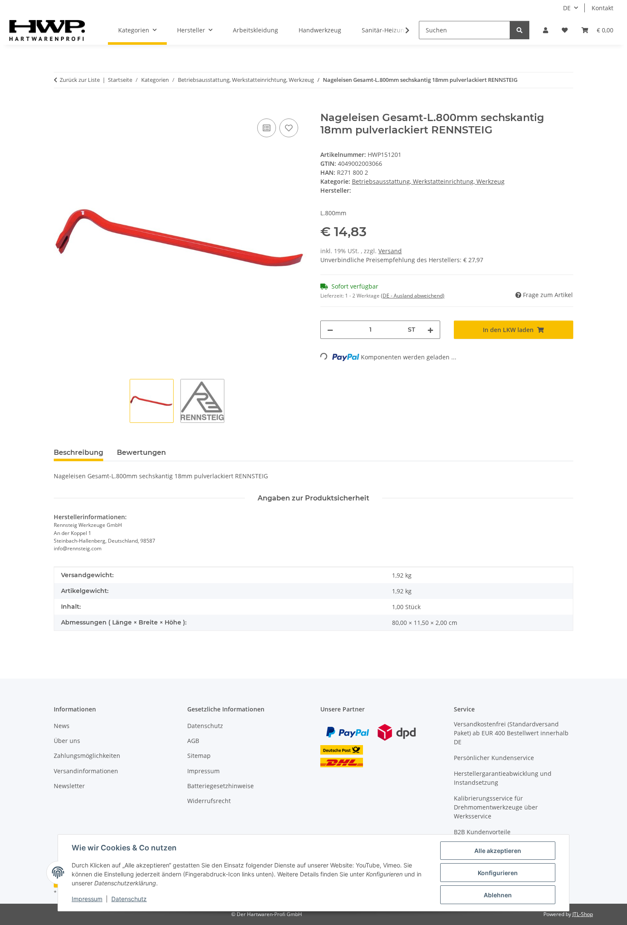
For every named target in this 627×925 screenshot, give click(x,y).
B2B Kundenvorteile (482, 832)
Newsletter (69, 786)
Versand (390, 251)
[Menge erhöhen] (430, 329)
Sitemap (199, 756)
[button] (545, 30)
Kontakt (602, 8)
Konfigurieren (498, 872)
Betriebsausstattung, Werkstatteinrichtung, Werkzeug (428, 181)
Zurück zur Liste (80, 80)
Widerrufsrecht (209, 801)
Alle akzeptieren (497, 850)
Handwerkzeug (320, 30)
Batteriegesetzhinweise (220, 786)
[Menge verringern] (330, 329)
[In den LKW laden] (60, 107)
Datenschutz (129, 898)
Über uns (67, 741)
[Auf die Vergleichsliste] (266, 128)
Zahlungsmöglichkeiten (87, 756)
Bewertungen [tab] (141, 452)
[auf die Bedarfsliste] (288, 128)
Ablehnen (498, 895)
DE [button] (567, 8)
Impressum (87, 898)
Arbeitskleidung (255, 30)
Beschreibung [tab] (78, 452)
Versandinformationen (86, 771)
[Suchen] (519, 30)
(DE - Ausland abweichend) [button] (412, 295)
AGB (193, 741)
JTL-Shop (582, 914)
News (62, 726)
